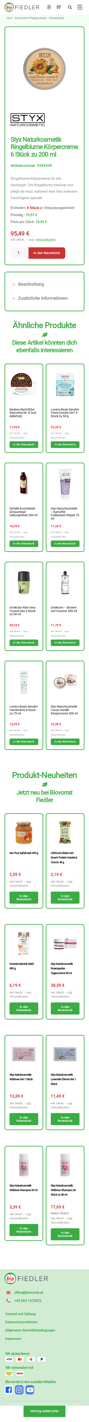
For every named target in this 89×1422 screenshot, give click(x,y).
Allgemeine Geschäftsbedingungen (30, 1330)
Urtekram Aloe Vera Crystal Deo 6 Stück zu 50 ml (22, 611)
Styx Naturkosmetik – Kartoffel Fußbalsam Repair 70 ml (65, 513)
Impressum (13, 1339)
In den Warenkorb (46, 253)
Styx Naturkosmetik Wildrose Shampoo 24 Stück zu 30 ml (63, 1190)
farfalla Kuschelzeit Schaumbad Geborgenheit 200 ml (23, 512)
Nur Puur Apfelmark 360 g (24, 853)
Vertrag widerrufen (44, 1411)
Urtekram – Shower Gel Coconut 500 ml (64, 609)
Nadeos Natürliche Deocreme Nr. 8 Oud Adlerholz (23, 413)
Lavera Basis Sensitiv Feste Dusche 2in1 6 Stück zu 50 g (65, 413)
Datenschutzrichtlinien (21, 1322)
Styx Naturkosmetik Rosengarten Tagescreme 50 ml (62, 968)
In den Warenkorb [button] (23, 444)
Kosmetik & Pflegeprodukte (30, 18)
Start (9, 18)
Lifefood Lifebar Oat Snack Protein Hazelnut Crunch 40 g (64, 857)
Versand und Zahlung (20, 1314)
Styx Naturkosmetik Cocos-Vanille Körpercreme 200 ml (64, 710)
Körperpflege (56, 18)
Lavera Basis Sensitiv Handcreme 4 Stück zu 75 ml (24, 710)
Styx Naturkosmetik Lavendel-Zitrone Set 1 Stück (63, 1079)
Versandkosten (45, 240)
